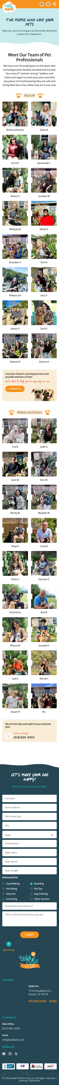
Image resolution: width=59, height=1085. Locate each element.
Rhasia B (15, 645)
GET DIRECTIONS (37, 1001)
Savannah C (44, 163)
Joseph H (44, 645)
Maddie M (44, 512)
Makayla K (15, 229)
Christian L (15, 612)
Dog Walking (13, 883)
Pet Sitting (11, 888)
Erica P (15, 163)
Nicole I (44, 678)
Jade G (44, 446)
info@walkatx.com (13, 1039)
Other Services (41, 898)
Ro (44, 711)
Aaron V (15, 328)
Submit (29, 934)
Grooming (11, 898)
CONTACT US (15, 389)
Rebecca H (15, 295)
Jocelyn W (44, 196)
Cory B (44, 546)
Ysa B (15, 446)
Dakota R (15, 361)
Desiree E (44, 579)
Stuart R (15, 711)
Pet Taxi (38, 888)
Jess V (44, 295)
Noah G (44, 229)
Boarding (39, 883)
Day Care (11, 893)
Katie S (15, 579)
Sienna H (44, 361)
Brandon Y (15, 262)
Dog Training (41, 893)
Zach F (44, 328)
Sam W (15, 479)
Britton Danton (15, 129)
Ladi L (15, 678)
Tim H (43, 262)
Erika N (44, 129)
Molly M (15, 512)
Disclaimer (34, 1080)
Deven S (15, 196)
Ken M (44, 479)
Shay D (15, 546)
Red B (44, 612)
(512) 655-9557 (24, 737)
